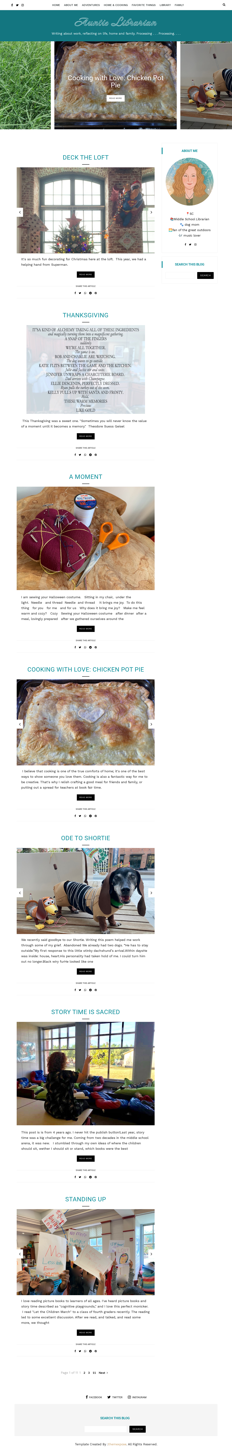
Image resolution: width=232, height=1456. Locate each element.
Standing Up (85, 1199)
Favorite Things (144, 5)
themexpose (117, 1444)
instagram (139, 1397)
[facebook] (12, 5)
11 (94, 1372)
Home (56, 5)
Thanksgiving (86, 315)
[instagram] (22, 5)
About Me (71, 5)
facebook (95, 1397)
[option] (115, 85)
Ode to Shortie (85, 838)
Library (165, 5)
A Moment (85, 476)
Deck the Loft (86, 157)
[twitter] (17, 5)
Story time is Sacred (85, 1012)
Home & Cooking (116, 5)
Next (102, 1372)
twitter (117, 1397)
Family (179, 5)
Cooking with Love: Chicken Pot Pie (115, 81)
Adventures (91, 5)
